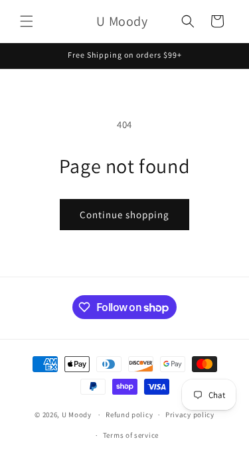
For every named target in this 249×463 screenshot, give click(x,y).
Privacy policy (189, 414)
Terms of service (131, 435)
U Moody (77, 414)
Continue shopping (124, 214)
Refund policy (129, 414)
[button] (26, 21)
